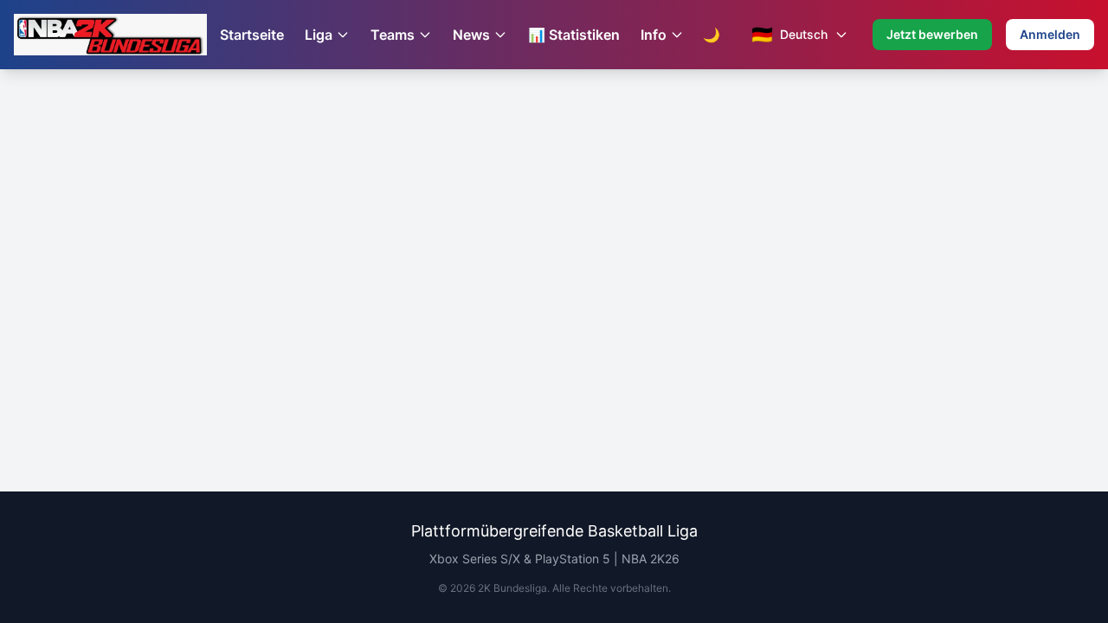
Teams (392, 34)
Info (654, 34)
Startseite (252, 34)
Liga (318, 34)
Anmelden (1050, 34)
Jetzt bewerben (932, 34)
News (471, 34)
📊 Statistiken (574, 34)
